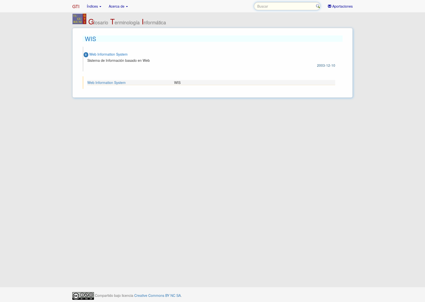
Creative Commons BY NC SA (157, 295)
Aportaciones (342, 6)
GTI (75, 6)
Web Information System (106, 82)
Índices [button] (93, 6)
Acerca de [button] (117, 6)
